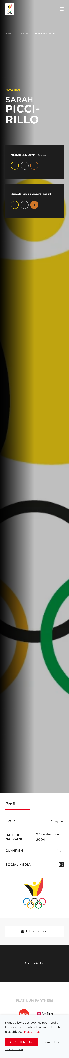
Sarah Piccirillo (45, 34)
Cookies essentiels (14, 1050)
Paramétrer (51, 1042)
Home (8, 34)
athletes (23, 34)
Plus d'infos (32, 1031)
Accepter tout (21, 1042)
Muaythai (57, 821)
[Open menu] (62, 9)
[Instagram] (61, 865)
